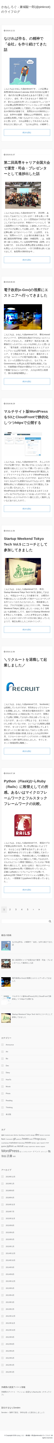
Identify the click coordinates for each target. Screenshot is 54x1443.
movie (28, 1142)
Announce (10, 1045)
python (10, 1146)
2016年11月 (10, 1204)
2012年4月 (10, 1365)
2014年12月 (10, 1253)
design (33, 1135)
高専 (14, 1156)
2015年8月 (10, 1225)
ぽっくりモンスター (26, 1151)
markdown (13, 1143)
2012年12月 (10, 1316)
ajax (3, 1135)
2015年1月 (10, 1246)
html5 (31, 1139)
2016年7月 (10, 1212)
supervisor (32, 1146)
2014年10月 (10, 1260)
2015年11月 (10, 1218)
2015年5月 (10, 1239)
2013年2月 (10, 1309)
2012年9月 (10, 1337)
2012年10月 (10, 1330)
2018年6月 (10, 1198)
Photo (8, 1093)
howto (25, 1138)
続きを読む (27, 132)
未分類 (8, 1114)
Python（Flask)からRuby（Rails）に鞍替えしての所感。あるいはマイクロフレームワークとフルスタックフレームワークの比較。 (26, 792)
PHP (47, 1143)
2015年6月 (10, 1232)
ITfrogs (36, 1139)
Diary (8, 1073)
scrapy (26, 1146)
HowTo (8, 1080)
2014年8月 (10, 1274)
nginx (38, 1143)
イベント (36, 1151)
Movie (8, 1086)
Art (7, 1052)
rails (15, 1146)
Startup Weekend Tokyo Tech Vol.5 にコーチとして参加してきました (26, 544)
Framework (9, 1139)
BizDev (16, 1135)
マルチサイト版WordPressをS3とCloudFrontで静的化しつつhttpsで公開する (26, 417)
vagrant (42, 1146)
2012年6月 (10, 1351)
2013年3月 (10, 1302)
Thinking (9, 1107)
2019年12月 (10, 1177)
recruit (20, 1146)
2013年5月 (10, 1288)
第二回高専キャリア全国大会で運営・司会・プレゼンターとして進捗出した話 (27, 168)
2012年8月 (10, 1344)
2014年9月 (10, 1267)
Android (7, 1135)
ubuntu (38, 1146)
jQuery (43, 1139)
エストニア (44, 1151)
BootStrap (22, 1135)
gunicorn (19, 1139)
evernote (47, 1135)
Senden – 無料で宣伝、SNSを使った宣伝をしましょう (23, 1412)
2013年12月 (10, 1281)
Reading (9, 1100)
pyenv (3, 1146)
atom (11, 1135)
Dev (7, 1066)
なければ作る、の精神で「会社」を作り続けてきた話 (25, 44)
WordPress (10, 1151)
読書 (9, 1156)
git (14, 1138)
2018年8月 (10, 1191)
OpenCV (43, 1143)
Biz (7, 1059)
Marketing (21, 1143)
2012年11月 (10, 1323)
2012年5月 (10, 1358)
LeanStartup (5, 1143)
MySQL (33, 1143)
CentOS (27, 1135)
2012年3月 (10, 1372)
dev (37, 1134)
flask (3, 1139)
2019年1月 (10, 1184)
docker (42, 1135)
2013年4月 (10, 1295)
